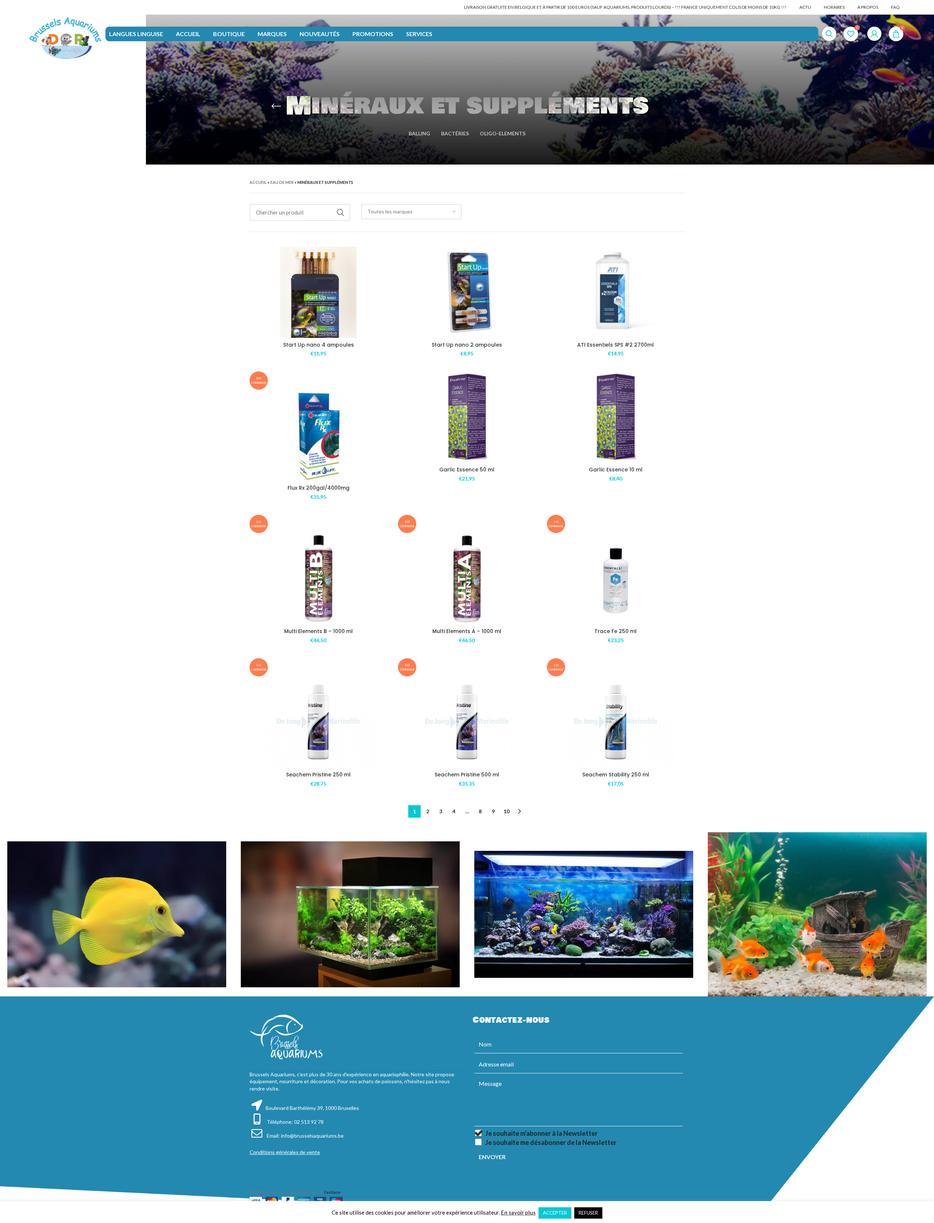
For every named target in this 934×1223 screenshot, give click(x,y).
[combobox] (411, 211)
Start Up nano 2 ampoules (467, 344)
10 (506, 811)
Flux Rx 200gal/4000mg (318, 487)
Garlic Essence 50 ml (466, 469)
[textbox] (390, 211)
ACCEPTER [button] (555, 1213)
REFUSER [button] (588, 1213)
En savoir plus (518, 1212)
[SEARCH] (340, 212)
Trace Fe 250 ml (615, 631)
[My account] (874, 34)
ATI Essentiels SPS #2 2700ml (615, 344)
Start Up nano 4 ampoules (318, 344)
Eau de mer (282, 182)
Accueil (258, 182)
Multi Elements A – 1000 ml (466, 631)
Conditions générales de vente (285, 1152)
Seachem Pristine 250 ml (318, 774)
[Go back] (276, 106)
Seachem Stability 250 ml (615, 774)
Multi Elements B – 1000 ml (318, 631)
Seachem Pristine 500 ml (467, 774)
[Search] (829, 34)
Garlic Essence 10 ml (615, 469)
